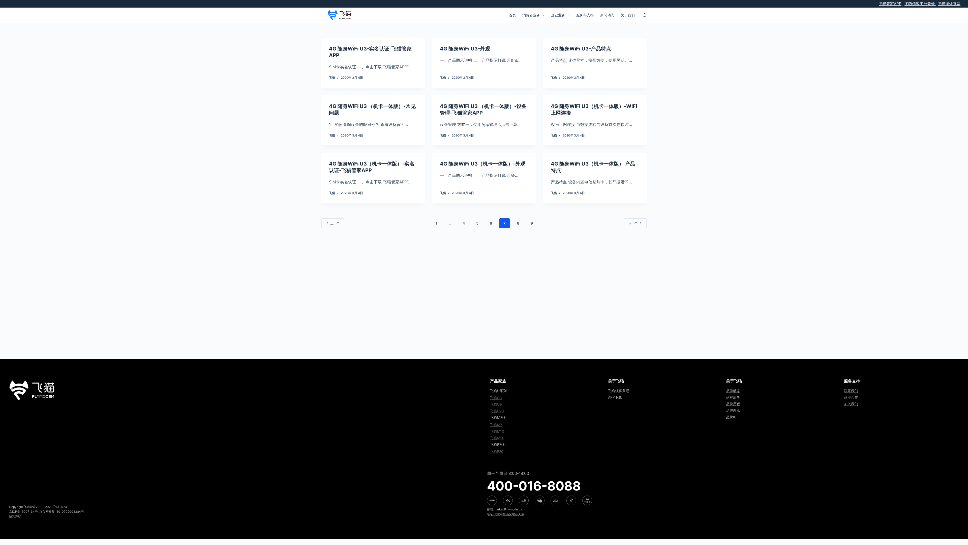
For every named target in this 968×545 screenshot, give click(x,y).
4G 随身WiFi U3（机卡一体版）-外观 (482, 164)
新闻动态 (607, 15)
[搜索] (645, 15)
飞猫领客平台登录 (920, 3)
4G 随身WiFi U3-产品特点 (581, 49)
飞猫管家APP (890, 3)
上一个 (335, 223)
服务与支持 (585, 15)
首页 (512, 15)
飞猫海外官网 (949, 3)
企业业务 (558, 15)
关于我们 (628, 15)
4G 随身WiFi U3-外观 (465, 49)
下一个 (633, 223)
